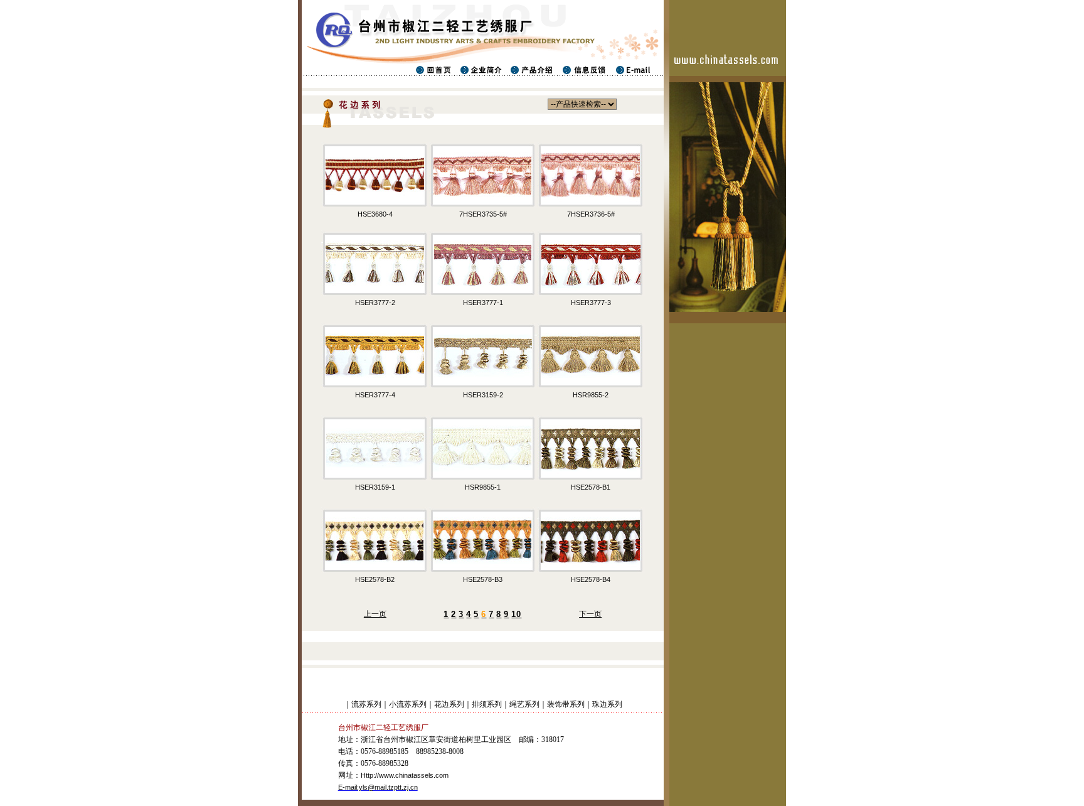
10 (516, 614)
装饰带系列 (566, 704)
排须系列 (487, 704)
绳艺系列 (524, 704)
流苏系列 (366, 704)
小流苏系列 (408, 704)
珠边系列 (607, 704)
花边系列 (449, 704)
